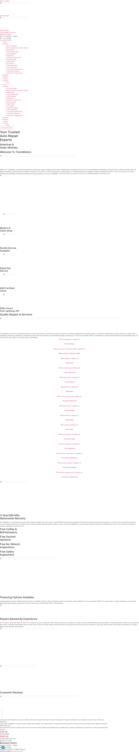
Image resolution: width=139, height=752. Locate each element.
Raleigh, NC (25, 622)
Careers (5, 79)
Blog (7, 82)
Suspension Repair (12, 65)
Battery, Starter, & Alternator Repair (17, 48)
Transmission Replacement (14, 73)
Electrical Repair (11, 59)
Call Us (4, 731)
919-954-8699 (4, 16)
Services (5, 44)
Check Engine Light (12, 52)
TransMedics (5, 622)
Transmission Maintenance (14, 69)
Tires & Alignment (11, 67)
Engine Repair (10, 61)
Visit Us (4, 736)
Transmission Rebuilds (13, 71)
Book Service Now (7, 128)
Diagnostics (10, 55)
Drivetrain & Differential (13, 57)
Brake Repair (10, 50)
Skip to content (4, 1)
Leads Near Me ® (18, 751)
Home (5, 42)
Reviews (5, 77)
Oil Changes (10, 63)
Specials (5, 75)
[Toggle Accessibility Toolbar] (3, 747)
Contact (5, 80)
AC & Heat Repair (11, 46)
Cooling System (11, 53)
